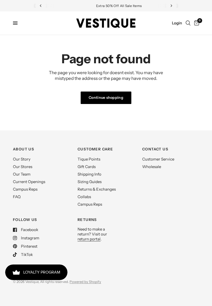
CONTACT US (155, 149)
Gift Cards (87, 166)
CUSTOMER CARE (95, 149)
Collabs (84, 196)
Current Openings (29, 181)
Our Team (22, 174)
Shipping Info (89, 174)
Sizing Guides (90, 181)
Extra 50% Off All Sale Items (108, 6)
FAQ (17, 196)
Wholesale (151, 166)
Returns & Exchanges (97, 189)
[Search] (188, 23)
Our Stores (22, 166)
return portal (89, 239)
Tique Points (89, 159)
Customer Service (158, 159)
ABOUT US (23, 149)
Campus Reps (25, 189)
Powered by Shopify (85, 282)
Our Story (22, 159)
